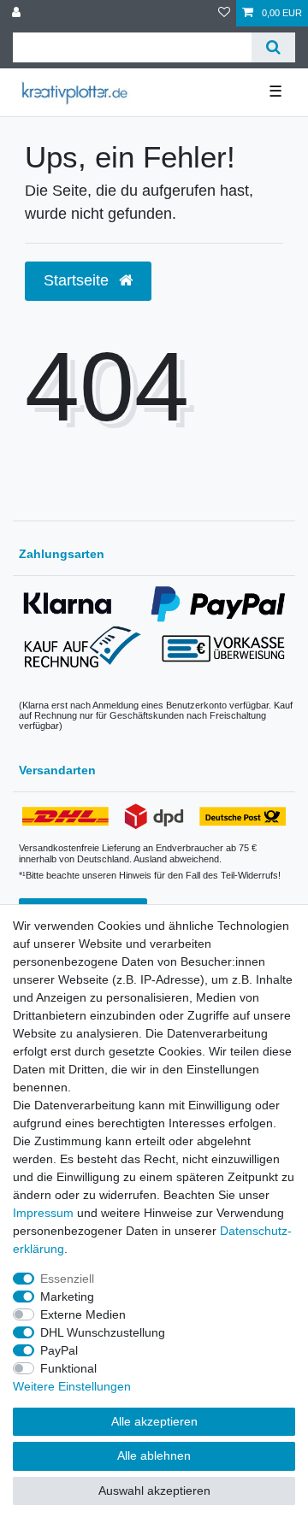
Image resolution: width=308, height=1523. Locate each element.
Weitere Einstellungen (72, 1386)
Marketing (67, 1296)
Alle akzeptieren (154, 1421)
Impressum (43, 1213)
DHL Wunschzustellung (102, 1332)
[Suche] (273, 47)
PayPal (59, 1350)
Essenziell (67, 1278)
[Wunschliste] (224, 13)
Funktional (68, 1368)
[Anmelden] (18, 13)
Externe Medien (83, 1314)
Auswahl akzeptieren (154, 1490)
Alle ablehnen (154, 1455)
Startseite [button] (78, 280)
